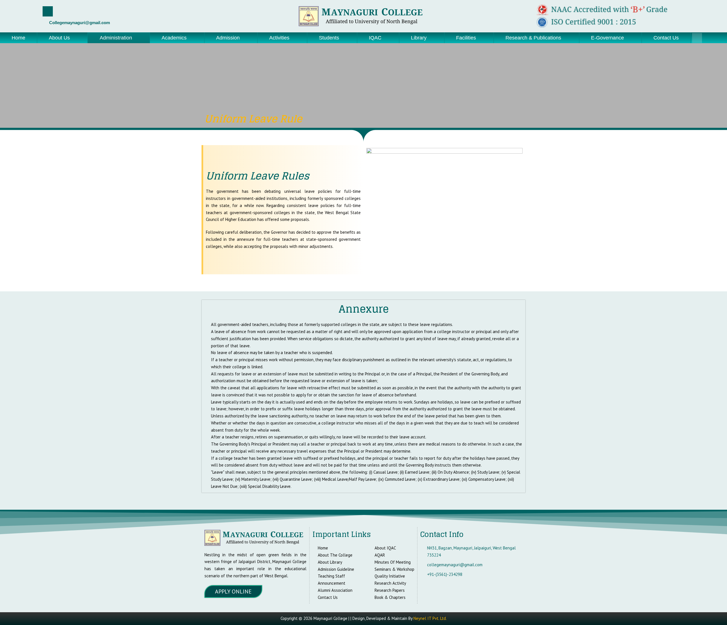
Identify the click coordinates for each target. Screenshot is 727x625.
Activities (279, 38)
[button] (62, 37)
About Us (59, 38)
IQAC (375, 38)
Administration (116, 38)
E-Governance (607, 38)
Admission (228, 38)
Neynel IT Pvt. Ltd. (430, 618)
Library (419, 38)
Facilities (466, 38)
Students (329, 38)
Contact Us (666, 38)
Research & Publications (533, 38)
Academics (174, 38)
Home (18, 38)
